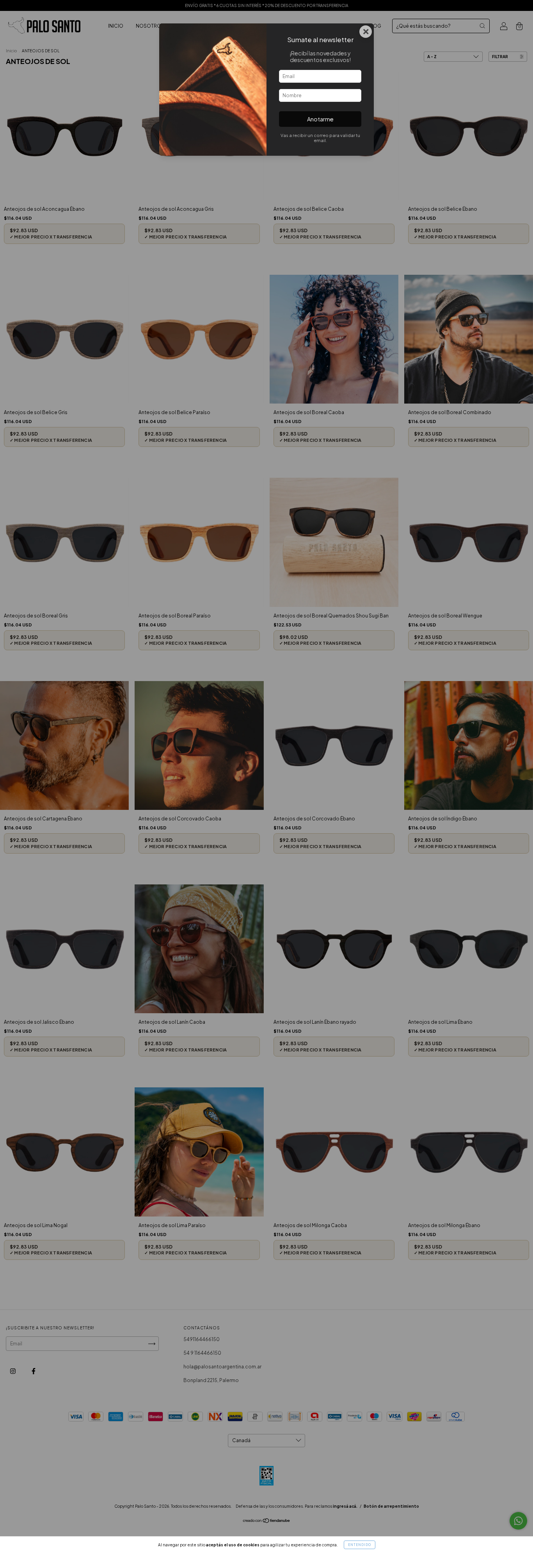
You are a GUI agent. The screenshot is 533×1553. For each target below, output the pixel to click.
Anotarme (320, 119)
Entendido (359, 1545)
